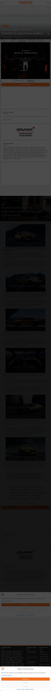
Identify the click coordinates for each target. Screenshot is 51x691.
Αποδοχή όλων (25, 679)
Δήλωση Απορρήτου (29, 689)
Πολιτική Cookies (20, 689)
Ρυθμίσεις (25, 686)
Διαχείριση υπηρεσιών (7, 675)
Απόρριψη (25, 682)
